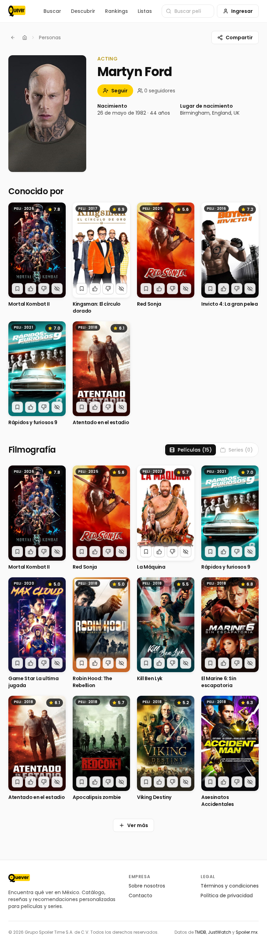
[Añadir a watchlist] (17, 288)
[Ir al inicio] (19, 878)
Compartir (239, 37)
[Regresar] (12, 37)
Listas (145, 11)
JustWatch (219, 932)
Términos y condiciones (230, 885)
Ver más (137, 825)
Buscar (52, 11)
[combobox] (188, 11)
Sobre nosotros (147, 885)
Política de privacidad (227, 895)
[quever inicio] (16, 11)
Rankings (116, 11)
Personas (50, 37)
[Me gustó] (30, 288)
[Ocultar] (57, 288)
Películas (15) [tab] (195, 449)
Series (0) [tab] (240, 449)
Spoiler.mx (247, 932)
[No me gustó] (43, 288)
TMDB (200, 932)
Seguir (119, 90)
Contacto (140, 895)
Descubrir (83, 11)
